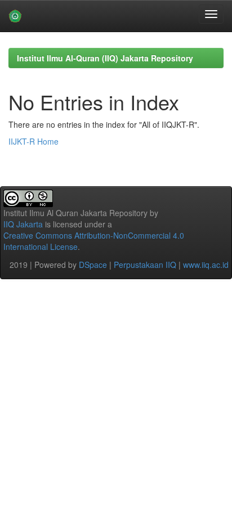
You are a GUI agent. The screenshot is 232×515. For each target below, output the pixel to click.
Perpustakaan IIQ (145, 264)
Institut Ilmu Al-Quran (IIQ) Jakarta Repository (105, 58)
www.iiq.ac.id (206, 264)
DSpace (93, 264)
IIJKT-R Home (33, 141)
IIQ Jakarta (23, 224)
